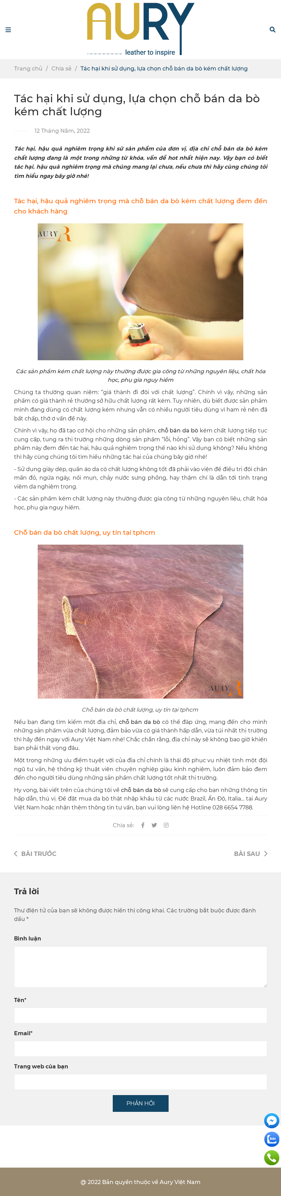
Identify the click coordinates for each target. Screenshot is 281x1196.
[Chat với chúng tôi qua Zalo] (271, 1138)
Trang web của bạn (41, 1066)
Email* (23, 1033)
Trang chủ (28, 68)
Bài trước (38, 853)
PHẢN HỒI (140, 1103)
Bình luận (27, 938)
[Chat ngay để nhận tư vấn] (271, 1120)
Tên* (20, 1000)
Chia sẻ (61, 68)
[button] (272, 30)
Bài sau (247, 853)
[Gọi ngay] (271, 1157)
